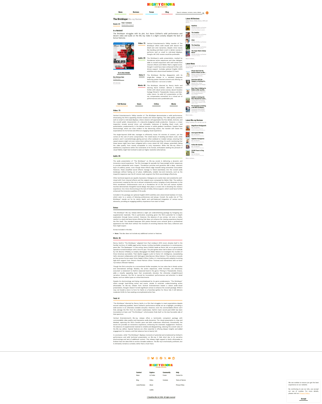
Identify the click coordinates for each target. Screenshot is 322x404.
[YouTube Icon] (169, 358)
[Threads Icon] (157, 358)
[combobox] (189, 12)
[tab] (122, 104)
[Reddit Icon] (173, 358)
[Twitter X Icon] (165, 358)
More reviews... (190, 58)
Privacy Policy (305, 393)
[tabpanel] (147, 228)
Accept (303, 399)
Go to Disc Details (124, 73)
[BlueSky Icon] (152, 358)
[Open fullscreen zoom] (132, 44)
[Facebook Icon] (161, 358)
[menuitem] (120, 12)
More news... (190, 115)
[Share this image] (128, 44)
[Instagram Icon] (148, 358)
